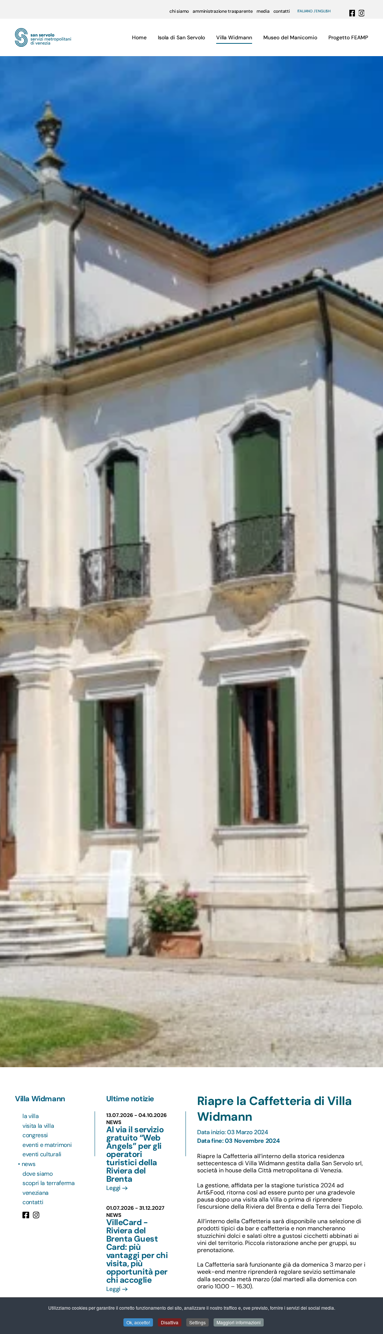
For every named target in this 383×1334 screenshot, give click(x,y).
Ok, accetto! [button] (138, 1322)
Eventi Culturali (41, 1154)
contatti (281, 11)
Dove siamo (37, 1174)
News (28, 1164)
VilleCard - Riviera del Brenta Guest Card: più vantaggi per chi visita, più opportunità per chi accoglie (137, 1251)
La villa (30, 1116)
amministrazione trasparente (223, 11)
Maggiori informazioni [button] (239, 1322)
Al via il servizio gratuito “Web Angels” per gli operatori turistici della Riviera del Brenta (135, 1154)
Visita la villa (38, 1126)
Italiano (305, 11)
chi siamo (179, 11)
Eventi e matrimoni (46, 1145)
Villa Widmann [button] (234, 37)
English (323, 11)
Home (139, 37)
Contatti (32, 1202)
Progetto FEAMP (348, 37)
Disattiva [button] (169, 1322)
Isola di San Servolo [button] (181, 37)
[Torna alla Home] (43, 37)
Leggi (113, 1188)
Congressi (35, 1135)
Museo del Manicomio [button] (290, 37)
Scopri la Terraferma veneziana (48, 1188)
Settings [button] (197, 1322)
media (263, 11)
